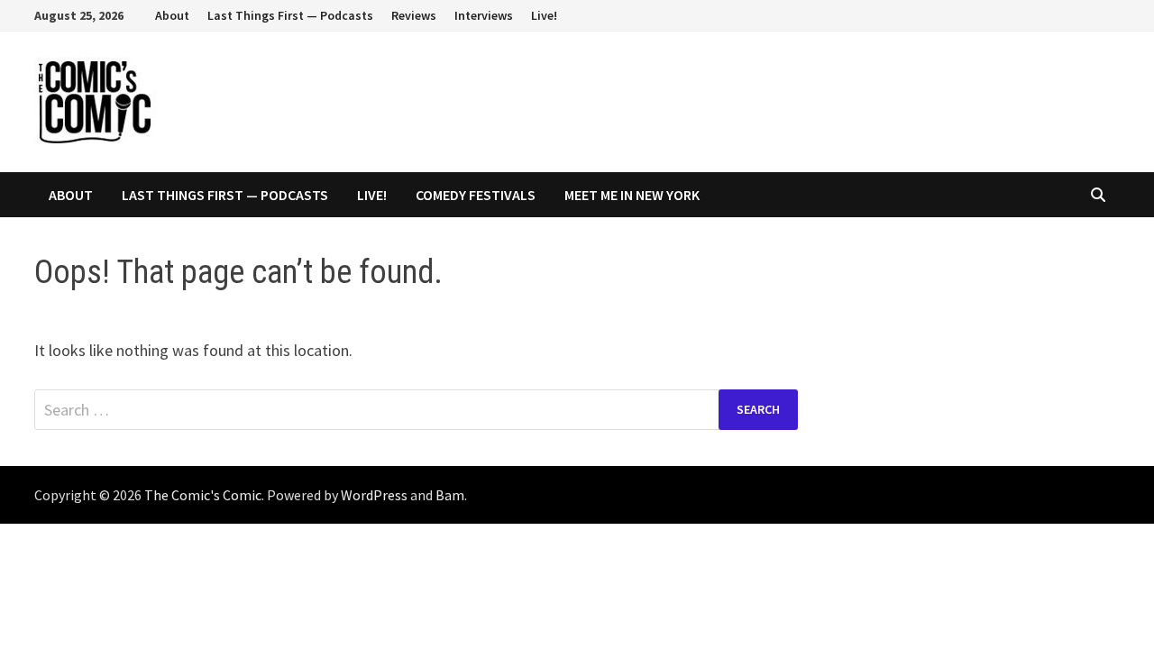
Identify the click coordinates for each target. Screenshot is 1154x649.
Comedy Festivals (476, 195)
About (172, 15)
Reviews (413, 15)
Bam (449, 495)
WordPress (374, 495)
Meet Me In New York (632, 195)
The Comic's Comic (202, 495)
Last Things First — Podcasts (290, 15)
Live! (544, 15)
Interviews (483, 15)
